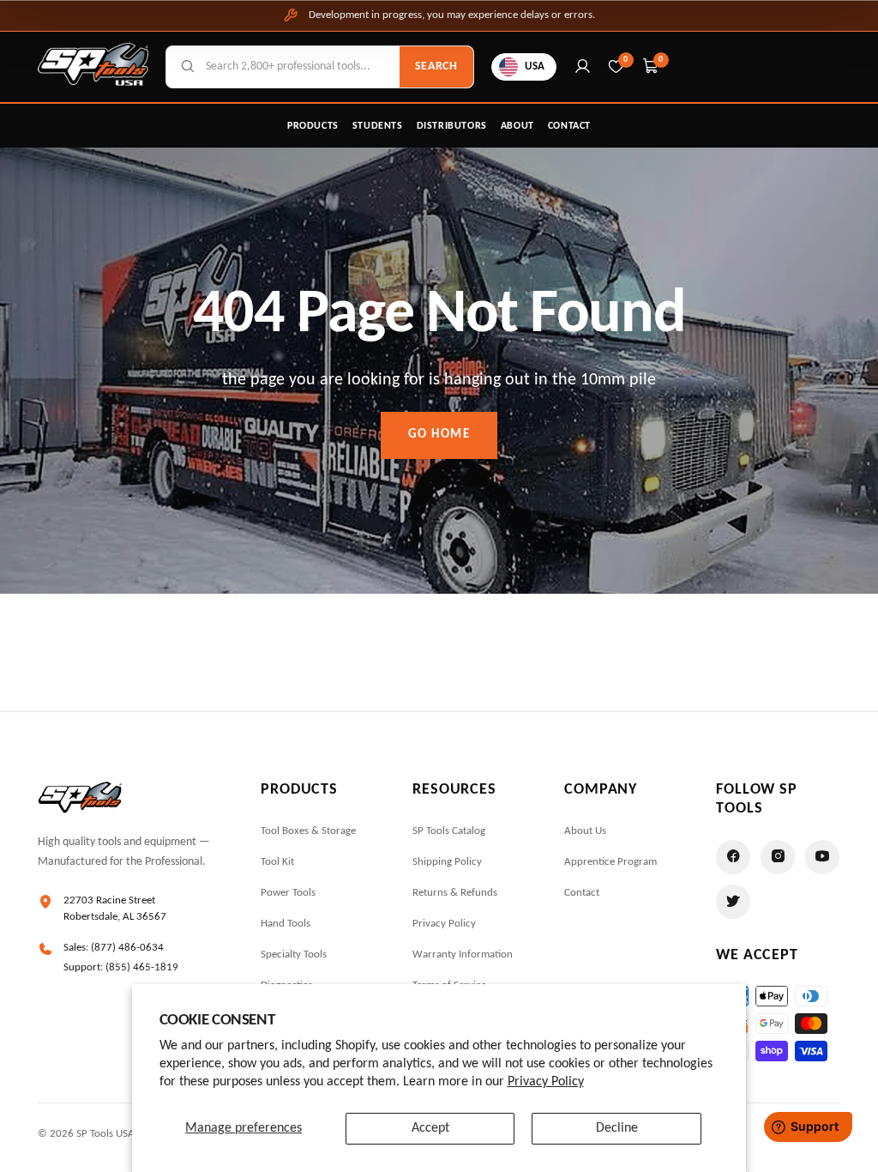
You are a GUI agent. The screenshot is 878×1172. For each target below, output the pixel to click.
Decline (617, 1128)
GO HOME (439, 434)
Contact (569, 126)
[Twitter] (733, 902)
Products (313, 126)
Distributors (452, 126)
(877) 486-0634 (127, 947)
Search (436, 66)
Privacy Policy (546, 1082)
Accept (430, 1128)
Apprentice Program (610, 861)
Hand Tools (285, 923)
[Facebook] (733, 857)
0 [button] (661, 59)
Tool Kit (277, 861)
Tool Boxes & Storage (308, 831)
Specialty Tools (294, 954)
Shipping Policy (447, 861)
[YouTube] (822, 857)
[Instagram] (778, 857)
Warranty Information (462, 954)
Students (377, 126)
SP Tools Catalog (448, 831)
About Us (585, 831)
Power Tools (288, 892)
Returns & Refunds (454, 892)
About (517, 126)
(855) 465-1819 (141, 967)
